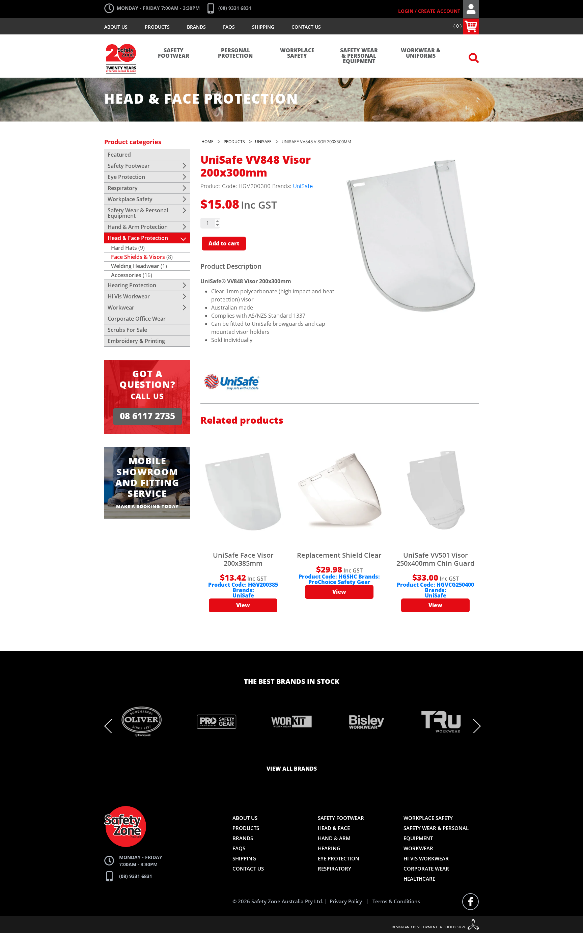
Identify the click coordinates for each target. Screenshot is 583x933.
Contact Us (306, 27)
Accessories (126, 275)
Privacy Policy (346, 901)
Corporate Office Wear (137, 318)
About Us (116, 27)
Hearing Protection (132, 285)
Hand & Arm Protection (138, 227)
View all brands (292, 769)
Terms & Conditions (396, 901)
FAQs (229, 27)
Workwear (121, 307)
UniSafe (303, 186)
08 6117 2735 (147, 416)
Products (157, 27)
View (243, 606)
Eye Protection (126, 177)
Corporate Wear (426, 868)
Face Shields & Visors (138, 257)
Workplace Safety (297, 53)
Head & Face (334, 828)
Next (474, 726)
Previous (111, 726)
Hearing (329, 848)
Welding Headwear (135, 266)
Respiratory (123, 188)
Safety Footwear (173, 53)
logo (121, 40)
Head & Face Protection (138, 238)
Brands (196, 27)
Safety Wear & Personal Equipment (359, 56)
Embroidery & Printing (136, 341)
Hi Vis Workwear (129, 296)
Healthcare (419, 878)
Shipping (263, 27)
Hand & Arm (334, 838)
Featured (119, 154)
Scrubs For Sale (127, 330)
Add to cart (224, 244)
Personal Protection (235, 53)
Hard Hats (124, 247)
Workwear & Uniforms (421, 53)
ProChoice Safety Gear (339, 582)
